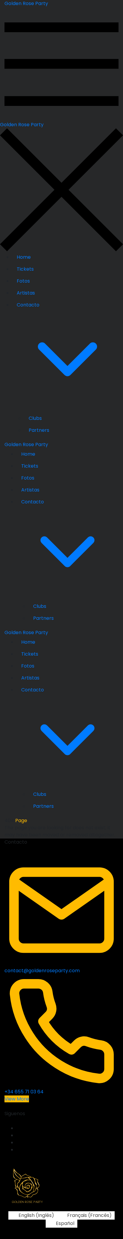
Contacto (28, 304)
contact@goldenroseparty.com (42, 970)
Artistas (26, 292)
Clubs (35, 418)
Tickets (25, 269)
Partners (39, 430)
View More (16, 1098)
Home (24, 257)
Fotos (23, 281)
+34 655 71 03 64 (24, 1091)
